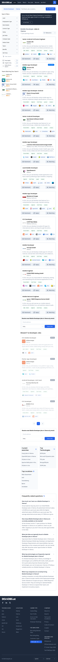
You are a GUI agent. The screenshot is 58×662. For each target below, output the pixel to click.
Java (3, 614)
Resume (37, 2)
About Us (47, 611)
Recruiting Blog (34, 635)
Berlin (23, 483)
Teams (19, 2)
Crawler (46, 628)
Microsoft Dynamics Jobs (47, 456)
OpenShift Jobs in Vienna (29, 456)
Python (4, 617)
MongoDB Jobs (44, 462)
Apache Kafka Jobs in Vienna (29, 462)
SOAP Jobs (43, 465)
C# (2, 626)
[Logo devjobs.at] (7, 2)
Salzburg (18, 623)
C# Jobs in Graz (26, 459)
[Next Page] (42, 423)
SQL (3, 611)
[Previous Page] (34, 423)
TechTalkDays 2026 (49, 650)
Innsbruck (19, 626)
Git (2, 629)
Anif (23, 477)
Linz (17, 617)
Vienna (23, 31)
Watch (24, 2)
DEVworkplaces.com (50, 644)
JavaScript (4, 623)
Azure (3, 632)
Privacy (46, 622)
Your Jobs (30, 2)
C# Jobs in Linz (26, 465)
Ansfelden (24, 486)
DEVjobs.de (47, 641)
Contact (46, 631)
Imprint (46, 614)
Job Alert (43, 2)
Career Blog (33, 611)
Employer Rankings (35, 622)
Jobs (15, 2)
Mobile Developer (27, 29)
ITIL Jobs (42, 459)
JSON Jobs (43, 453)
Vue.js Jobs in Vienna (27, 453)
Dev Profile (33, 614)
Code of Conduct (49, 625)
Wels (17, 632)
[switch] (16, 60)
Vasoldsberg (25, 480)
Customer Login (34, 638)
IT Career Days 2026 (50, 647)
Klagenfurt (19, 629)
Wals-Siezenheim (26, 474)
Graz (17, 620)
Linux (3, 620)
